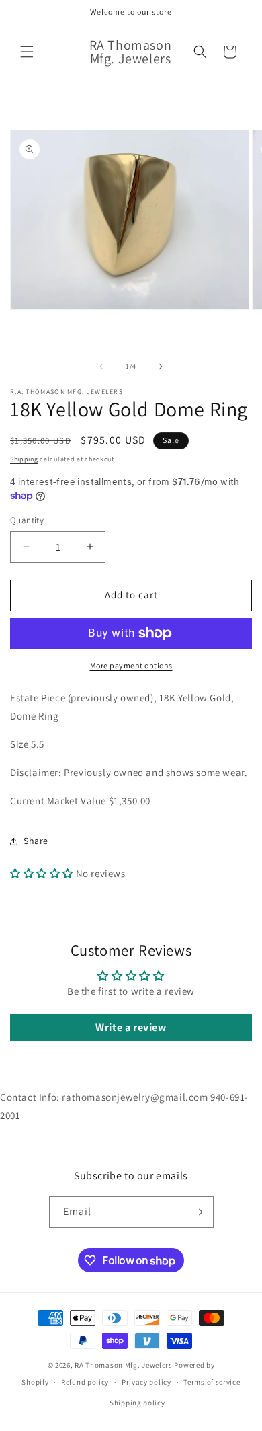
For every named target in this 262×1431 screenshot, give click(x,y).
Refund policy (85, 1382)
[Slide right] (160, 366)
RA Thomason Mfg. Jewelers (124, 1365)
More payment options (131, 665)
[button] (27, 52)
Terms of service (211, 1382)
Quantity (27, 520)
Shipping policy (137, 1402)
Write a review (130, 1027)
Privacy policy (146, 1382)
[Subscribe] (198, 1212)
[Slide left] (101, 366)
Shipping (24, 459)
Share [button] (36, 841)
